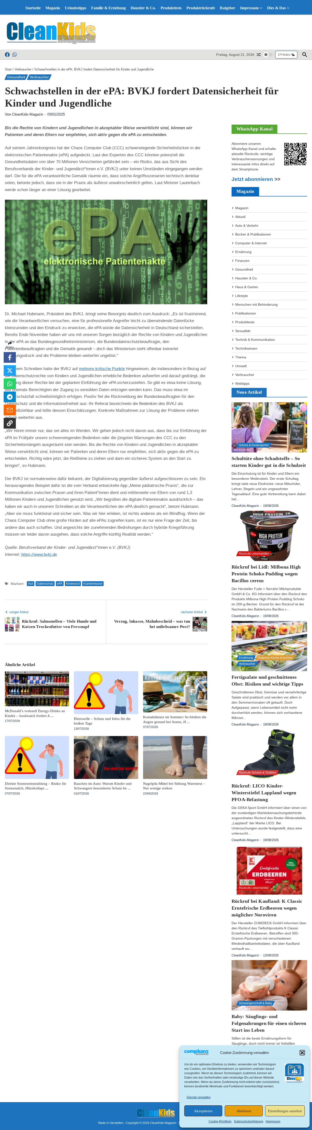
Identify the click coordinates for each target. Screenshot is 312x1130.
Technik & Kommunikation (255, 340)
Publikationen (245, 313)
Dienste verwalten (199, 1097)
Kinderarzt (73, 583)
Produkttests (171, 8)
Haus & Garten (246, 287)
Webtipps (242, 383)
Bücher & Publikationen (253, 234)
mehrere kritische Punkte (102, 368)
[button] (302, 1052)
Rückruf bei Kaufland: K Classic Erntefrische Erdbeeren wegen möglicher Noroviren (267, 907)
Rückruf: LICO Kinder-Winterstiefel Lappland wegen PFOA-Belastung (264, 792)
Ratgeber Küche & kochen (275, 657)
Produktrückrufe (200, 8)
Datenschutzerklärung (248, 1121)
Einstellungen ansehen (285, 1111)
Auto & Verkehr (246, 225)
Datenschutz (45, 583)
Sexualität (242, 331)
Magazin (53, 8)
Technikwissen (246, 348)
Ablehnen (243, 1111)
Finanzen (242, 261)
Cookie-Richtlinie (220, 1121)
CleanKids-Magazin (27, 114)
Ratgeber (227, 8)
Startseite (33, 8)
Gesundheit (16, 77)
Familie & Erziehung (108, 8)
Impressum (273, 1121)
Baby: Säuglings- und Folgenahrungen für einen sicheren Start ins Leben (269, 1023)
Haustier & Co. (143, 8)
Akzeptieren (203, 1111)
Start (8, 69)
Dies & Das (276, 8)
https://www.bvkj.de (39, 554)
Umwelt (241, 366)
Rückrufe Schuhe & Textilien (257, 772)
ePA (59, 583)
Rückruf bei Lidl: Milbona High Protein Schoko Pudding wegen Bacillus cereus (266, 573)
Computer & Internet (251, 243)
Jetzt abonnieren (252, 179)
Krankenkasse (92, 583)
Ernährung (243, 252)
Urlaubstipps (75, 8)
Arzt (30, 583)
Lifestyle (241, 296)
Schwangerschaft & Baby (255, 1003)
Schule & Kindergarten (254, 445)
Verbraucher (23, 69)
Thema (240, 357)
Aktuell (240, 217)
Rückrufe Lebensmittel (254, 553)
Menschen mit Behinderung (256, 304)
